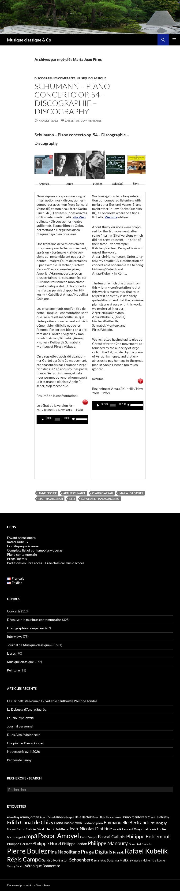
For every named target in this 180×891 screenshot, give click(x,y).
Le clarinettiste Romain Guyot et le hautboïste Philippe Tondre (52, 701)
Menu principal (174, 39)
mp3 (72, 498)
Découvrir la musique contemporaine (34, 620)
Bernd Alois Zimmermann (106, 817)
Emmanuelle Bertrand (126, 822)
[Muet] (73, 419)
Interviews (14, 636)
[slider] (81, 419)
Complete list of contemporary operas (34, 550)
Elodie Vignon (92, 823)
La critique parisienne (22, 546)
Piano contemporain (22, 554)
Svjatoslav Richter (140, 860)
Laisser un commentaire (83, 120)
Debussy (163, 817)
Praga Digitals (96, 851)
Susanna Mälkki (118, 860)
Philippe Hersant (19, 844)
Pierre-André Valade (139, 844)
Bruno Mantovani (134, 817)
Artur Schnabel (74, 493)
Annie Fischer (47, 493)
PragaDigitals (17, 559)
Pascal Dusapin (88, 837)
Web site (111, 217)
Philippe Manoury (108, 843)
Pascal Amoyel (58, 836)
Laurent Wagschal (135, 829)
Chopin (152, 817)
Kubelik (117, 829)
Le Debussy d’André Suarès (26, 709)
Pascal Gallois (111, 836)
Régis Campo (24, 859)
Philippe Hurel (46, 843)
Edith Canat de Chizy (30, 822)
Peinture (13, 670)
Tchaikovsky (158, 860)
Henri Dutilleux (56, 829)
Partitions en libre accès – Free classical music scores (45, 563)
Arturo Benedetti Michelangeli (57, 817)
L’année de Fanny (19, 760)
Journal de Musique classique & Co (32, 645)
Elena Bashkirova (68, 822)
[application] (62, 419)
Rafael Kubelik (146, 851)
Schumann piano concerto (100, 498)
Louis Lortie (157, 829)
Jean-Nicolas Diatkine (90, 828)
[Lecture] (42, 419)
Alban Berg (13, 817)
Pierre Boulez (27, 851)
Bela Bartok (83, 817)
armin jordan (29, 817)
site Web (79, 217)
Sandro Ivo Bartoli (55, 860)
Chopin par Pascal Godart (26, 743)
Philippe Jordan (74, 843)
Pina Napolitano (64, 851)
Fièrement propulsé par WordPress (28, 885)
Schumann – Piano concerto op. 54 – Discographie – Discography (72, 98)
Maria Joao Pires (131, 493)
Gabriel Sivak (35, 829)
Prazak (118, 852)
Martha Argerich (50, 498)
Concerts (13, 611)
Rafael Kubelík (17, 542)
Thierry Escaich (15, 866)
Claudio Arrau (102, 493)
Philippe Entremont (148, 836)
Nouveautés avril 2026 (23, 751)
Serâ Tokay (100, 860)
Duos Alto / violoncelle (23, 735)
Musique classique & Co (29, 39)
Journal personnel (20, 726)
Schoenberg (81, 859)
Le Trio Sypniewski (20, 718)
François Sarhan (16, 829)
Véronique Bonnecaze (42, 865)
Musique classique (91, 78)
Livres (11, 653)
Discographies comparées (54, 78)
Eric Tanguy (157, 822)
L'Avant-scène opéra (21, 538)
